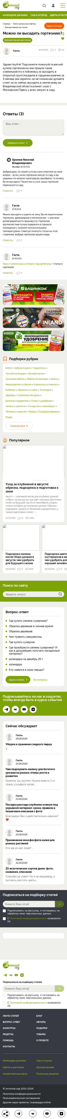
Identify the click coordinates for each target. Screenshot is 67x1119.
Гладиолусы (39, 368)
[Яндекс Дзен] (33, 709)
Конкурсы (9, 1027)
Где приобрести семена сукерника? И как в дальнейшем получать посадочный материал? (34, 650)
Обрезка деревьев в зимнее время (31, 626)
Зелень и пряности (16, 406)
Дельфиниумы (36, 373)
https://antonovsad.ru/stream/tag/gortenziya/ (28, 263)
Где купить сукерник (22, 642)
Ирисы (54, 379)
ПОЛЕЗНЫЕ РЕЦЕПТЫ (47, 1073)
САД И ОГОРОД (39, 15)
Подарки (41, 1027)
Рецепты (8, 1034)
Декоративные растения (17, 39)
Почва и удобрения (41, 400)
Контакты (9, 1046)
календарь (15, 664)
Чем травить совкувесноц (25, 636)
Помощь (8, 1040)
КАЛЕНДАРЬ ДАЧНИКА (15, 15)
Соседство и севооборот (41, 406)
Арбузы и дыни (22, 368)
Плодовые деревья (48, 411)
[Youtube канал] (24, 709)
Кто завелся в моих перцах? (26, 669)
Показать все (17, 425)
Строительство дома (28, 395)
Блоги (9, 368)
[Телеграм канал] (6, 709)
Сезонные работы (15, 379)
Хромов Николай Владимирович (23, 161)
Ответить (8, 191)
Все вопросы (40, 679)
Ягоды (9, 417)
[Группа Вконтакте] (15, 709)
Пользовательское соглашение (21, 1098)
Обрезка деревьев (20, 631)
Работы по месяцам (37, 379)
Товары (41, 1034)
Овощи (32, 411)
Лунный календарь (16, 373)
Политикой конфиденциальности (28, 918)
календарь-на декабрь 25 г (26, 659)
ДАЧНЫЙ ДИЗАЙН (45, 1067)
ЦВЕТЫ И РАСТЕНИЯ (13, 1067)
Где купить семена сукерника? (28, 620)
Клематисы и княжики (46, 384)
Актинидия (45, 389)
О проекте (42, 1040)
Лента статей (11, 1015)
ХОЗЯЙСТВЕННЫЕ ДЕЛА (15, 1073)
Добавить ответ (16, 142)
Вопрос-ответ (17, 611)
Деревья (10, 395)
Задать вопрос (54, 25)
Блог (39, 1015)
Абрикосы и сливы (27, 389)
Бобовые (10, 389)
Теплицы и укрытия (16, 411)
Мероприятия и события (18, 384)
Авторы (41, 1021)
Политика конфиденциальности (22, 1093)
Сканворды (36, 1102)
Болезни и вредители (17, 400)
